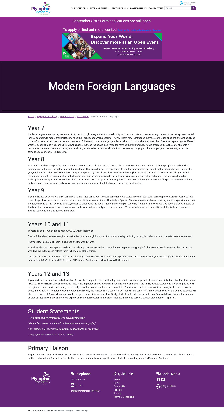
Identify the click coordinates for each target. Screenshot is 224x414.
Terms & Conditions (124, 396)
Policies (118, 389)
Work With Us (138, 8)
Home (31, 116)
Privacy (117, 393)
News (117, 382)
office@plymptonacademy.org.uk (85, 391)
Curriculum (83, 116)
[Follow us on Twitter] (163, 380)
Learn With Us (99, 8)
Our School (78, 8)
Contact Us (156, 8)
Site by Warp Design (62, 410)
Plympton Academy (47, 116)
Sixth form (119, 8)
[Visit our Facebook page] (158, 380)
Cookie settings (81, 410)
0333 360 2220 (78, 379)
